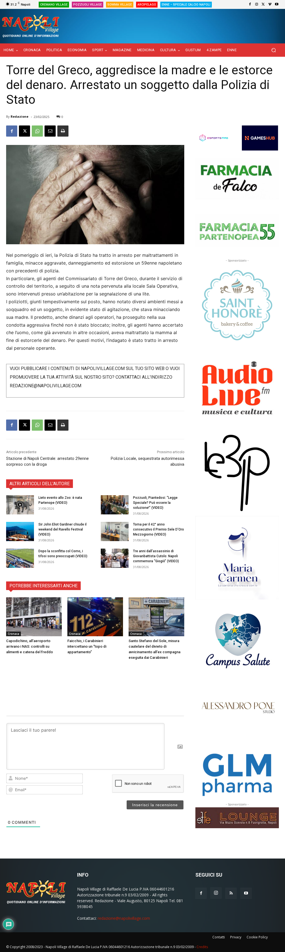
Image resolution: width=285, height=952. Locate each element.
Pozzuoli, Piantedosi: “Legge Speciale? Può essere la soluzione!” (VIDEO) (155, 503)
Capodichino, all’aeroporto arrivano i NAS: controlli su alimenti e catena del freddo (29, 646)
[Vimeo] (270, 4)
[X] (263, 4)
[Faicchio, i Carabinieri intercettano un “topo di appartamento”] (95, 616)
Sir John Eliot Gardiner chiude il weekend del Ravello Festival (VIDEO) (62, 529)
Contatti (218, 937)
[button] (273, 50)
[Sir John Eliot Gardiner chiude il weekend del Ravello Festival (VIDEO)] (20, 531)
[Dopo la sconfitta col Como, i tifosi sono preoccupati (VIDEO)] (20, 558)
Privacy (235, 937)
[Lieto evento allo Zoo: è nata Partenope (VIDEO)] (20, 504)
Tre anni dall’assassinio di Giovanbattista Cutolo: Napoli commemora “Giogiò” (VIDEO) (156, 556)
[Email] (50, 131)
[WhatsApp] (37, 131)
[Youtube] (276, 4)
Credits (202, 946)
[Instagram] (256, 4)
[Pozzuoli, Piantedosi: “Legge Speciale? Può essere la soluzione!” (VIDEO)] (115, 504)
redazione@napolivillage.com (124, 918)
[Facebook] (250, 4)
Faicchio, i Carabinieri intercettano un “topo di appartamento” (86, 646)
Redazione (19, 116)
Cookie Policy (257, 937)
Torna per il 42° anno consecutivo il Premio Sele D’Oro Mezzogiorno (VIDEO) (158, 529)
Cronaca (13, 634)
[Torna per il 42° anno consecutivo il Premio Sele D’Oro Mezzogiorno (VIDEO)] (115, 531)
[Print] (62, 131)
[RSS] (231, 893)
